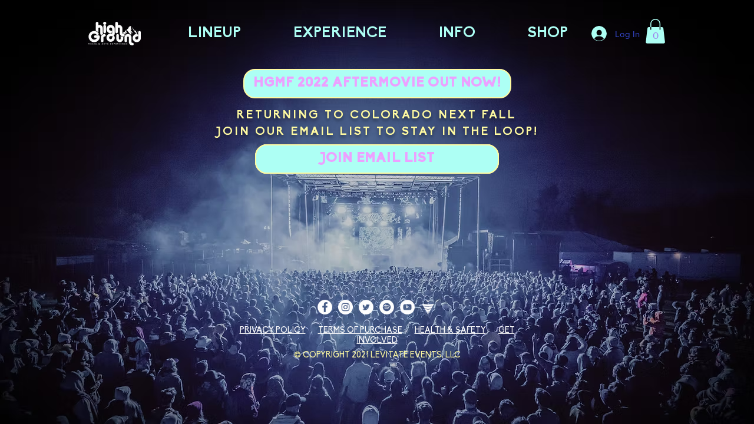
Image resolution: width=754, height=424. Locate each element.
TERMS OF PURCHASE (360, 330)
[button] (655, 31)
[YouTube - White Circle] (407, 307)
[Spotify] (386, 307)
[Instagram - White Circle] (345, 307)
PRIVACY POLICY (273, 330)
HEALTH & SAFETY (450, 330)
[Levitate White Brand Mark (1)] (428, 307)
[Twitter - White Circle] (366, 307)
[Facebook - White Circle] (325, 307)
